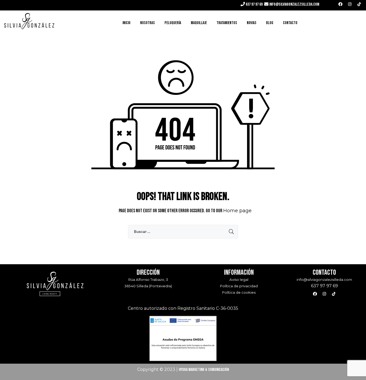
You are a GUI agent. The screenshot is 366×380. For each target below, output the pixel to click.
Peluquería (173, 22)
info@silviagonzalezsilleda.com (294, 4)
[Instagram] (350, 4)
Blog (269, 22)
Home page (237, 211)
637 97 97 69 (254, 4)
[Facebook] (341, 4)
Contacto (290, 22)
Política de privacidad (239, 286)
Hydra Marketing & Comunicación (204, 369)
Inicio (126, 22)
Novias (251, 22)
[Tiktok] (359, 4)
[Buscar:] (183, 231)
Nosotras (147, 22)
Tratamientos (226, 22)
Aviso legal (238, 279)
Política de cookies (239, 292)
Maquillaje (199, 22)
